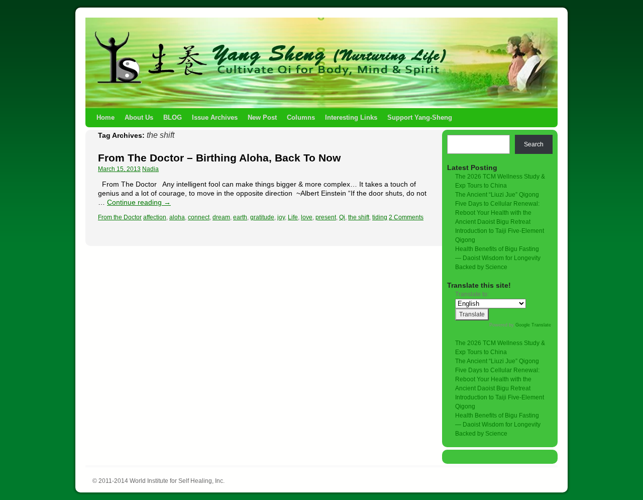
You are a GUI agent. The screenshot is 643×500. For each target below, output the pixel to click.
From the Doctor (120, 217)
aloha (177, 217)
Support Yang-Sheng (419, 117)
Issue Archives (215, 117)
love (306, 217)
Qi (342, 217)
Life (293, 217)
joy (281, 217)
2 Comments (406, 217)
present (325, 217)
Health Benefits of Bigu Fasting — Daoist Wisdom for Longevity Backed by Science (498, 258)
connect (198, 217)
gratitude (262, 217)
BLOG (172, 117)
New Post (262, 117)
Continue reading (139, 202)
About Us (139, 117)
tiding (379, 217)
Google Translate (533, 324)
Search (534, 144)
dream (221, 217)
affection (154, 217)
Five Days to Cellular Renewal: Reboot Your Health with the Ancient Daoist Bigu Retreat (497, 212)
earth (240, 217)
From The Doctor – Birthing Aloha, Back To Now (219, 157)
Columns (301, 117)
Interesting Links (351, 117)
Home (105, 117)
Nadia (150, 169)
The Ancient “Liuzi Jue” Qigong (497, 194)
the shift (358, 217)
